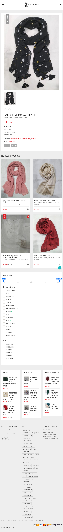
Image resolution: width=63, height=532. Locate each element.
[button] (28, 209)
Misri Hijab (9, 317)
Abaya (8, 294)
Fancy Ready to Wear (28, 446)
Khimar (33, 457)
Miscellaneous (10, 291)
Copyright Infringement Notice (51, 438)
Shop (8, 520)
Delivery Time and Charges (50, 434)
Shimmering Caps (27, 490)
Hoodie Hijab (10, 305)
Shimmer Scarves (52, 202)
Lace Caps (25, 460)
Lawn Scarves (34, 460)
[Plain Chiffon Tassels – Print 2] (9, 108)
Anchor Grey (10, 347)
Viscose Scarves (27, 517)
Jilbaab (8, 311)
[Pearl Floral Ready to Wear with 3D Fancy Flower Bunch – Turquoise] (5, 108)
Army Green (9, 359)
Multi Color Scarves (28, 468)
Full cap (35, 449)
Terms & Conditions (48, 432)
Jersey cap (26, 457)
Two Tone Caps (27, 511)
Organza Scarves (33, 476)
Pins (32, 479)
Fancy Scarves (38, 202)
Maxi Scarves (15, 204)
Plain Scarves (18, 117)
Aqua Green (9, 356)
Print (13, 141)
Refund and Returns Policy (50, 436)
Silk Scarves (26, 498)
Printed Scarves (27, 484)
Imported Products (12, 308)
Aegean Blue (9, 344)
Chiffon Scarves (9, 117)
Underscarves (10, 335)
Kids (7, 314)
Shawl (8, 329)
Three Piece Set (25, 259)
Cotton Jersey (27, 438)
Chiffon (37, 432)
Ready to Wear (10, 323)
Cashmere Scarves (28, 432)
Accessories (10, 297)
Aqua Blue (9, 353)
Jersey (37, 454)
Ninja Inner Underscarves (30, 473)
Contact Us (39, 520)
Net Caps (25, 471)
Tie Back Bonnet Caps (28, 506)
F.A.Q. (19, 520)
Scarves (26, 117)
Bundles (8, 300)
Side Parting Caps (27, 495)
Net (37, 468)
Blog (14, 520)
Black (9, 141)
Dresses (8, 302)
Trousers (9, 332)
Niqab (4, 259)
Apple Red (9, 350)
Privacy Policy (47, 430)
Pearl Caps (26, 479)
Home (2, 520)
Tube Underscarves (28, 509)
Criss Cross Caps (27, 443)
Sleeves (34, 498)
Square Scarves (15, 259)
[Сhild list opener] (10, 293)
